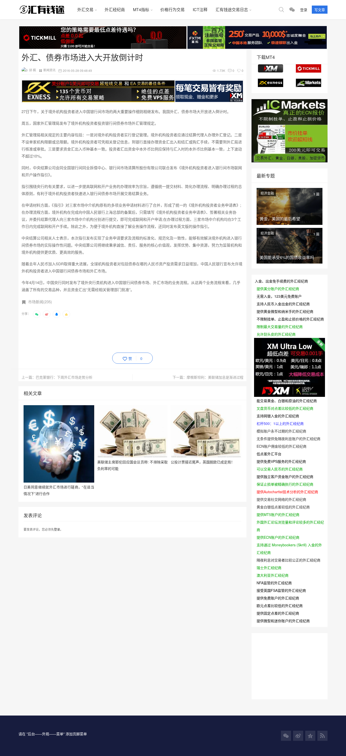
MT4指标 (141, 9)
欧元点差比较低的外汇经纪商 (280, 605)
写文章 (319, 9)
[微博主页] (298, 736)
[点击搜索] (281, 9)
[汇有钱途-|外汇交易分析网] (45, 9)
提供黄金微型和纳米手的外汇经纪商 (285, 311)
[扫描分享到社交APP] (37, 314)
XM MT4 (271, 68)
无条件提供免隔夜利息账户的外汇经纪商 (288, 438)
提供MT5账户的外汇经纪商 (278, 514)
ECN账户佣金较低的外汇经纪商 (281, 446)
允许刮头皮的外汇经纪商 (276, 334)
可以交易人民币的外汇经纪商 (280, 468)
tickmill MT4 (309, 68)
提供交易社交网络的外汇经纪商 (281, 499)
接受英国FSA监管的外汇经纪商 (281, 590)
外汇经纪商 (115, 9)
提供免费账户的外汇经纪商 (278, 597)
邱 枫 (32, 70)
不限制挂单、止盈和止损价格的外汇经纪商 (290, 318)
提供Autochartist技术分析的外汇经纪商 (287, 491)
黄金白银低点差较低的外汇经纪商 (283, 506)
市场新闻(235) (40, 301)
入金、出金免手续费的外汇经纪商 (281, 281)
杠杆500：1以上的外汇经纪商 (280, 423)
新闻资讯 (49, 70)
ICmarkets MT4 (309, 83)
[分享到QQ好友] (56, 314)
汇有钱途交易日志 (232, 9)
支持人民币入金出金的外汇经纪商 (283, 303)
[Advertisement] (114, 334)
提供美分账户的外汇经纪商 (278, 288)
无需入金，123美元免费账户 (279, 296)
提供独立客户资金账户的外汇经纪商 (285, 476)
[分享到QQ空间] (66, 314)
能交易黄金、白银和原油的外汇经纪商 (287, 400)
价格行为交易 (172, 9)
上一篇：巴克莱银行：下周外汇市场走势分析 (57, 377)
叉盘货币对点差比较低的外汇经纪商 (285, 408)
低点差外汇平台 (269, 453)
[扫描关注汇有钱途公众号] (292, 9)
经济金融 (267, 192)
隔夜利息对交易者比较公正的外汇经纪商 (288, 560)
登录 (303, 9)
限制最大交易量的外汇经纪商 (280, 326)
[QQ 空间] (310, 736)
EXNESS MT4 (271, 83)
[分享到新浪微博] (46, 314)
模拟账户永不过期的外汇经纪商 (281, 431)
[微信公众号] (286, 736)
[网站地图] (322, 736)
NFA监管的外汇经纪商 (274, 582)
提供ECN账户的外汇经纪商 (278, 537)
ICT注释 (200, 9)
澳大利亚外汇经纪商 (273, 575)
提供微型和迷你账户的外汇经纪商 (283, 620)
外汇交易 (85, 9)
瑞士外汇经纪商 (269, 567)
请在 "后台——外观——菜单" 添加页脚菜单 (52, 733)
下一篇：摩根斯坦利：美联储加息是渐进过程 (207, 377)
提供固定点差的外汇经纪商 (278, 613)
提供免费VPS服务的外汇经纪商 (281, 461)
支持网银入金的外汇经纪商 (278, 415)
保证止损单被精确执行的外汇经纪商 (285, 484)
